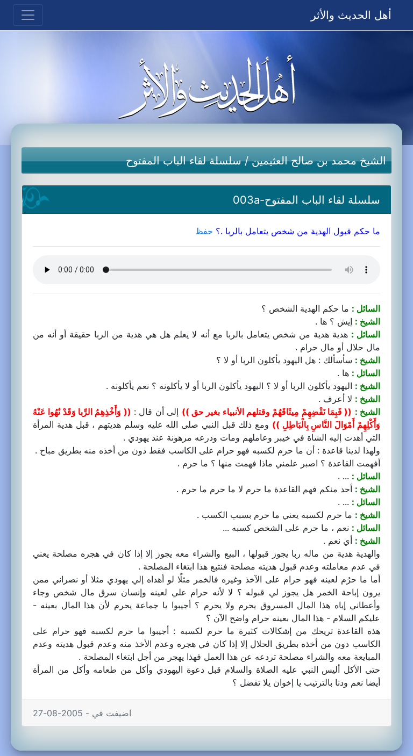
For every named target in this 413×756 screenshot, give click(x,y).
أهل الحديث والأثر (351, 15)
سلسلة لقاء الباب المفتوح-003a (306, 199)
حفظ (204, 231)
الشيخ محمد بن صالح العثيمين (319, 160)
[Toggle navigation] (28, 15)
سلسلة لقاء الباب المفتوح (183, 160)
